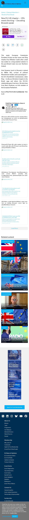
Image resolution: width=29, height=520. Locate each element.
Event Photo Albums (9, 483)
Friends (6, 436)
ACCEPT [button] (15, 516)
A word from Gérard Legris (11, 449)
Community (7, 444)
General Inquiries (8, 490)
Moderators (7, 481)
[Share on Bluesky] (12, 45)
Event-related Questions (10, 492)
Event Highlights (8, 477)
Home (3, 12)
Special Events (8, 475)
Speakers (6, 479)
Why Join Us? (7, 442)
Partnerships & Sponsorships (11, 494)
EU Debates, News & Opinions (13, 3)
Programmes (7, 427)
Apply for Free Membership (14, 407)
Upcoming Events (8, 470)
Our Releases (7, 429)
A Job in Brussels (8, 500)
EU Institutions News (9, 455)
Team (5, 425)
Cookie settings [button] (6, 516)
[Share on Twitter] (3, 45)
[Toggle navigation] (25, 2)
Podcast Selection (12, 12)
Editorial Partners (8, 432)
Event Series (7, 472)
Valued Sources (8, 434)
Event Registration (9, 468)
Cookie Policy (13, 513)
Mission (6, 423)
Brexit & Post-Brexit (8, 14)
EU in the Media (8, 457)
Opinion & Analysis (9, 460)
